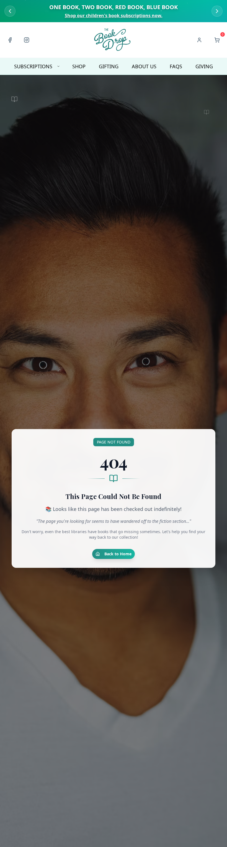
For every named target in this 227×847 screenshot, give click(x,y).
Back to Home (117, 553)
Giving (204, 66)
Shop (79, 66)
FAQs (176, 66)
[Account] (199, 40)
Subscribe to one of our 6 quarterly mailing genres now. (113, 15)
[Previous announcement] (10, 11)
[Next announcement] (217, 11)
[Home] (113, 40)
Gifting (108, 66)
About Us (144, 66)
